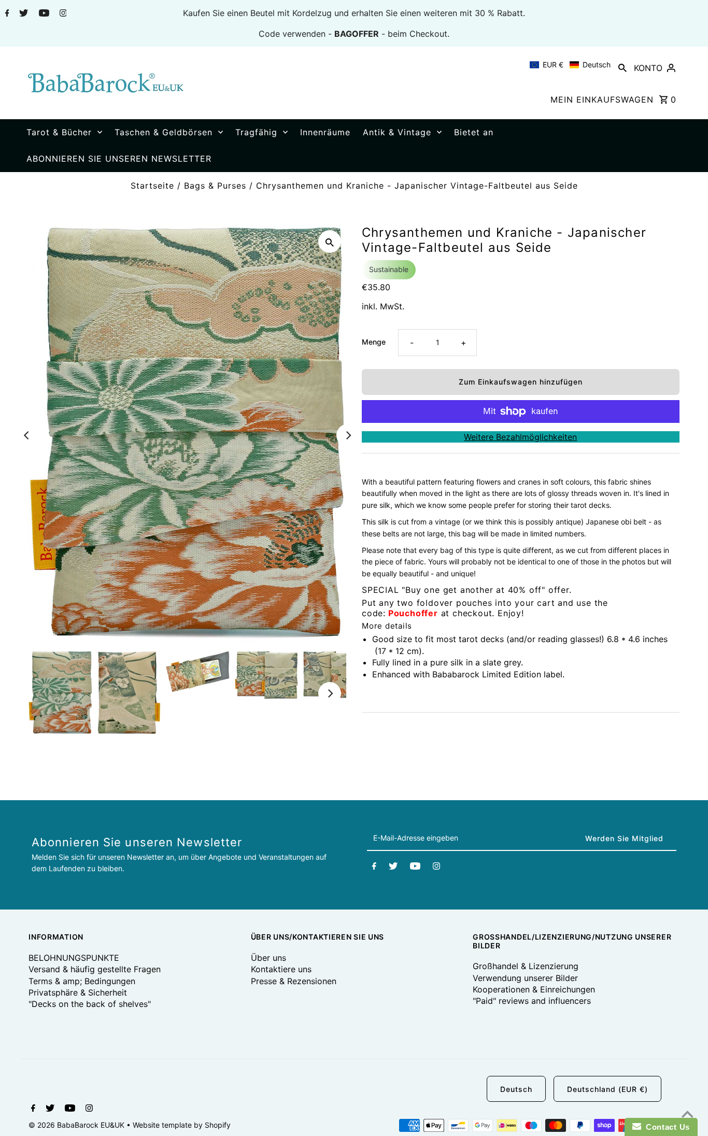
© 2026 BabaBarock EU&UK (77, 1124)
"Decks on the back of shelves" (90, 1004)
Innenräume (325, 132)
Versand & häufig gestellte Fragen (95, 969)
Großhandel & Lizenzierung (525, 966)
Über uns (268, 958)
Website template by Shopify (182, 1124)
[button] (570, 65)
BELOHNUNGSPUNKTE (74, 958)
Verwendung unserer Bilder (525, 978)
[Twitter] (22, 14)
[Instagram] (62, 14)
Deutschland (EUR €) (607, 1089)
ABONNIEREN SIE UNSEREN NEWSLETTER (118, 158)
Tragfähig (256, 132)
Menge (374, 341)
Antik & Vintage (397, 132)
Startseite (152, 185)
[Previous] (27, 435)
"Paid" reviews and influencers (532, 1001)
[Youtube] (42, 14)
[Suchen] (622, 67)
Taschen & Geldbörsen (164, 132)
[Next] (347, 435)
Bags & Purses (215, 185)
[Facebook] (6, 14)
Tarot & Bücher (59, 132)
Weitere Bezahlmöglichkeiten (520, 437)
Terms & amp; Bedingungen (82, 981)
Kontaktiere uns (281, 969)
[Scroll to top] (687, 1115)
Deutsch (516, 1089)
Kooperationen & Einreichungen (534, 989)
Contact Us (665, 1127)
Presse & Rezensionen (293, 981)
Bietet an (473, 132)
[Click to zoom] (329, 241)
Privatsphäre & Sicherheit (78, 992)
